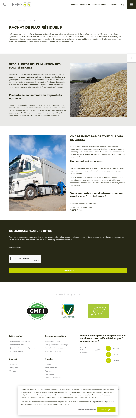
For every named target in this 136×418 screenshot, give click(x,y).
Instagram (13, 368)
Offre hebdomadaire (53, 378)
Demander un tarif (16, 345)
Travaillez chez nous (53, 351)
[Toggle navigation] (131, 4)
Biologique (49, 374)
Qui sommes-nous (52, 341)
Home (11, 21)
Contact (94, 4)
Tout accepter (106, 410)
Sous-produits (51, 368)
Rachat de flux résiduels (54, 348)
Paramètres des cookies (87, 410)
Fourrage (48, 371)
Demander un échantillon (19, 341)
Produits (74, 4)
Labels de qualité (16, 351)
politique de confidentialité (44, 397)
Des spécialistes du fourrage (56, 345)
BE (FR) (113, 4)
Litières (48, 364)
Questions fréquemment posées (22, 348)
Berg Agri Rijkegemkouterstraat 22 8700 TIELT (90, 349)
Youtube (12, 371)
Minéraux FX (85, 4)
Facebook (13, 364)
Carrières (102, 4)
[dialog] (68, 400)
